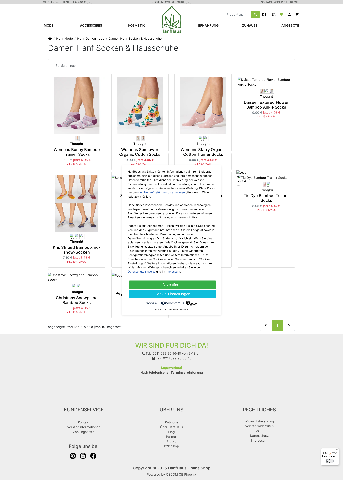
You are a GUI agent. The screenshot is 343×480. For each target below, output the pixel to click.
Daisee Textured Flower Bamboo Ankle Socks (266, 105)
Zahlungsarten (83, 432)
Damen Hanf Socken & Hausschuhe (135, 38)
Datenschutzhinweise (141, 271)
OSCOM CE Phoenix (181, 474)
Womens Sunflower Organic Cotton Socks (139, 152)
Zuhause (250, 25)
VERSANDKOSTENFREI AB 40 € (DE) (67, 2)
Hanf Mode (64, 38)
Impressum (259, 440)
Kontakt (84, 422)
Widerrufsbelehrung (259, 421)
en (274, 14)
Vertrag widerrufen (259, 426)
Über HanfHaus (171, 427)
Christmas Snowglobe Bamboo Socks (77, 300)
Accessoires (91, 25)
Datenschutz (259, 436)
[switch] (330, 461)
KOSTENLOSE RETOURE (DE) (171, 2)
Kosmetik (136, 25)
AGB (259, 431)
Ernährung (208, 25)
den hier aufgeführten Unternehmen (161, 192)
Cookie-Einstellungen (172, 294)
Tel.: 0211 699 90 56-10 (163, 353)
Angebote (290, 25)
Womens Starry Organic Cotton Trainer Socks (203, 152)
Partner (171, 437)
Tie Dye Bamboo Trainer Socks (266, 198)
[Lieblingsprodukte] (282, 14)
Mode (49, 25)
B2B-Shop (171, 446)
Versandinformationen (83, 427)
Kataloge (171, 422)
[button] (289, 14)
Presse (171, 441)
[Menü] (336, 450)
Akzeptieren (172, 284)
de (264, 14)
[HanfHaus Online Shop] (171, 19)
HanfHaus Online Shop (189, 468)
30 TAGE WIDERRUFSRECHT (280, 2)
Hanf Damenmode (90, 38)
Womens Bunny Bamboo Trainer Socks (77, 152)
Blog (171, 432)
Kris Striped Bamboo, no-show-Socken (76, 250)
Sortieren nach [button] (66, 66)
